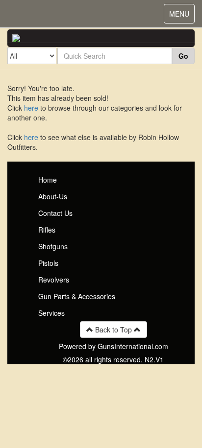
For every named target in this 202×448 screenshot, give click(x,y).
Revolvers (53, 279)
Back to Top (113, 329)
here (31, 108)
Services (51, 313)
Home (47, 180)
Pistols (48, 263)
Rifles (46, 230)
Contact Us (55, 213)
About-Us (52, 196)
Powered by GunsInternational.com (113, 346)
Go (183, 56)
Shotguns (53, 246)
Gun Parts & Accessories (76, 296)
